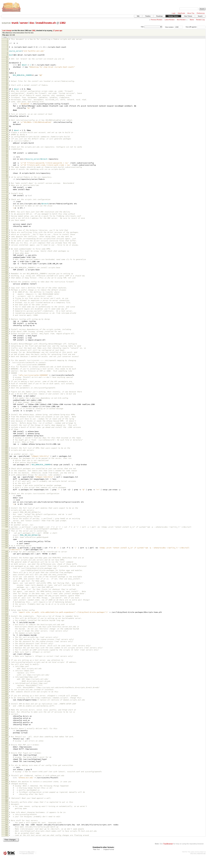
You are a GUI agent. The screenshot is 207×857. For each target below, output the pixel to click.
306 (6, 672)
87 (7, 214)
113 (6, 267)
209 (6, 466)
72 (7, 183)
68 (7, 175)
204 (6, 456)
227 (6, 504)
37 (7, 112)
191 (6, 429)
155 (6, 354)
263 (6, 583)
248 (6, 551)
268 (6, 593)
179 (6, 404)
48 (7, 134)
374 (6, 812)
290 (6, 639)
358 (6, 779)
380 (6, 824)
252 (6, 560)
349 (6, 761)
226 (6, 502)
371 (6, 806)
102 (6, 245)
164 (6, 373)
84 (7, 208)
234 (6, 518)
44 (7, 126)
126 (6, 294)
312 (6, 685)
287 (6, 633)
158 (6, 360)
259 (6, 574)
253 (6, 562)
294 (6, 647)
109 (6, 259)
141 (6, 325)
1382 (63, 22)
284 (6, 626)
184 (6, 414)
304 (6, 668)
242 (6, 537)
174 (6, 394)
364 (6, 792)
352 (6, 767)
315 (6, 691)
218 (6, 485)
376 (6, 816)
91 (7, 222)
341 (6, 744)
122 (6, 286)
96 (7, 232)
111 (6, 263)
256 (6, 568)
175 (6, 396)
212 (6, 472)
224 (6, 497)
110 (6, 261)
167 (6, 379)
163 (6, 371)
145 (6, 333)
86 (7, 211)
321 (6, 703)
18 (7, 73)
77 (7, 193)
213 (6, 475)
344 (6, 751)
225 (6, 500)
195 (6, 437)
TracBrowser (168, 844)
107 (6, 255)
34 (7, 106)
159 (6, 362)
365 (6, 794)
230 (6, 510)
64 (7, 167)
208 (6, 464)
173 (6, 391)
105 (6, 251)
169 (6, 383)
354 (6, 771)
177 (6, 400)
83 (7, 205)
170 (6, 385)
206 (6, 460)
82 (7, 203)
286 (6, 631)
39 (7, 116)
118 (6, 278)
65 (7, 169)
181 (6, 408)
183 (6, 412)
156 (6, 356)
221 (6, 491)
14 (7, 65)
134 (6, 311)
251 (6, 557)
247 (6, 547)
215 (6, 479)
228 (6, 506)
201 (6, 450)
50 (7, 138)
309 (6, 679)
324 (6, 710)
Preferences (201, 13)
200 (6, 448)
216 (6, 481)
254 (6, 564)
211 (6, 470)
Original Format (108, 849)
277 (6, 612)
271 (6, 600)
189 (6, 425)
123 (6, 287)
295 (6, 650)
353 (6, 769)
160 (6, 364)
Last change (7, 30)
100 (6, 240)
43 (7, 124)
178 (6, 402)
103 (6, 247)
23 (7, 83)
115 (6, 271)
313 (6, 687)
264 (6, 585)
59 (7, 157)
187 (6, 421)
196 (6, 440)
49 (7, 136)
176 (6, 398)
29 (7, 95)
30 (7, 97)
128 (6, 298)
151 (6, 346)
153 (6, 350)
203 (6, 454)
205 (6, 458)
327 (6, 716)
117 (6, 275)
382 (6, 829)
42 (7, 122)
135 (6, 313)
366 (6, 796)
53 (7, 145)
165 (6, 375)
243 (6, 539)
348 (6, 759)
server (24, 22)
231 (6, 512)
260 (6, 576)
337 (6, 736)
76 (7, 191)
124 (6, 290)
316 (6, 694)
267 (6, 591)
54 (7, 147)
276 (6, 610)
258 (6, 572)
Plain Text (96, 849)
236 (6, 522)
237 (6, 525)
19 (7, 75)
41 (7, 120)
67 (7, 173)
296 (6, 652)
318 (6, 697)
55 (7, 149)
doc (32, 22)
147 (6, 337)
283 (6, 624)
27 (7, 91)
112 (6, 265)
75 (7, 189)
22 (7, 81)
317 (6, 695)
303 (6, 666)
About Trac (190, 13)
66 (7, 171)
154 (6, 352)
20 (7, 77)
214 (6, 477)
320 (6, 702)
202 (6, 452)
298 (6, 656)
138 (6, 319)
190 (6, 427)
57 (7, 153)
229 (6, 508)
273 (6, 604)
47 (7, 132)
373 (6, 810)
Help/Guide (181, 13)
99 (7, 238)
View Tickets (188, 16)
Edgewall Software (28, 853)
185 (6, 416)
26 (7, 89)
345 (6, 753)
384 (6, 833)
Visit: (142, 27)
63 (7, 165)
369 (6, 802)
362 (6, 788)
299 (6, 658)
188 (6, 423)
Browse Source (173, 16)
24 (7, 85)
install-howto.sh (46, 22)
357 (6, 777)
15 (7, 67)
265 (6, 587)
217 (6, 483)
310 (6, 681)
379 (6, 822)
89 (7, 218)
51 (7, 141)
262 (6, 581)
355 (6, 773)
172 (6, 390)
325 (6, 712)
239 (6, 531)
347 (6, 757)
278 (6, 614)
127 (6, 296)
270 (6, 597)
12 (7, 61)
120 (6, 281)
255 (6, 566)
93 (7, 226)
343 (6, 749)
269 (6, 595)
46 (7, 130)
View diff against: (191, 27)
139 (6, 321)
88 (7, 216)
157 (6, 358)
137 (6, 317)
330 (6, 722)
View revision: (169, 27)
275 (6, 608)
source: (6, 22)
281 (6, 620)
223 (6, 495)
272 (6, 602)
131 (6, 304)
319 (6, 700)
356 (6, 775)
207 (6, 462)
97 (7, 234)
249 (6, 553)
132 (6, 306)
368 (6, 800)
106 (6, 253)
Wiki (138, 16)
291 (6, 641)
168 (6, 381)
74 (7, 187)
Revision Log (200, 19)
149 (6, 342)
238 (6, 527)
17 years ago (57, 30)
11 (7, 59)
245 (6, 543)
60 (7, 159)
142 (6, 327)
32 (7, 101)
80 (7, 199)
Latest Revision (170, 19)
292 (6, 643)
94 (7, 228)
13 (7, 62)
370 (6, 804)
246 (6, 545)
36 (7, 110)
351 (6, 765)
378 (6, 820)
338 (6, 738)
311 (6, 683)
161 (6, 366)
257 (6, 570)
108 (6, 257)
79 (7, 197)
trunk (15, 22)
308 (6, 677)
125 (6, 292)
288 (6, 635)
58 (7, 155)
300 (6, 660)
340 (6, 743)
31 (7, 99)
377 (6, 818)
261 (6, 578)
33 (7, 103)
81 (7, 201)
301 (6, 662)
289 (6, 637)
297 (6, 654)
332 (6, 726)
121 (6, 284)
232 (6, 514)
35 (7, 108)
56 (7, 151)
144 (6, 331)
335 (6, 732)
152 (6, 348)
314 (6, 689)
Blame (192, 19)
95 (7, 230)
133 (6, 309)
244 (6, 541)
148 (6, 340)
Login (173, 13)
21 (7, 79)
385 (6, 835)
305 (6, 670)
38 (7, 114)
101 (6, 243)
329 (6, 720)
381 (6, 827)
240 (6, 533)
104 (6, 249)
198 (6, 444)
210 (6, 468)
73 (7, 185)
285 (6, 628)
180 (6, 406)
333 (6, 728)
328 (6, 718)
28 (7, 93)
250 (6, 556)
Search (200, 16)
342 (6, 747)
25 (7, 87)
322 (6, 706)
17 (7, 71)
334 (6, 730)
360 (6, 783)
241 (6, 535)
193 (6, 433)
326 (6, 714)
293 (6, 645)
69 (7, 177)
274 (6, 606)
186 (6, 419)
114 (6, 269)
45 (7, 128)
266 (6, 589)
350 (6, 763)
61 (7, 161)
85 (7, 210)
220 (6, 489)
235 (6, 520)
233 (6, 516)
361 (6, 785)
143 (6, 329)
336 (6, 735)
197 (6, 442)
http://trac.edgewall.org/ (198, 853)
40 (7, 118)
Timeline (148, 16)
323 (6, 708)
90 (7, 220)
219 (6, 487)
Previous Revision (156, 19)
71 (7, 181)
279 (6, 616)
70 (7, 179)
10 (7, 57)
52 (7, 143)
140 (6, 323)
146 (6, 335)
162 (6, 369)
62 (7, 163)
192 (6, 431)
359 (6, 781)
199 (6, 446)
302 (6, 664)
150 (6, 344)
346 (6, 755)
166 (6, 377)
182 (6, 410)
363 (6, 790)
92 (7, 224)
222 (6, 493)
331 (6, 724)
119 (6, 280)
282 (6, 622)
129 (6, 300)
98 (7, 236)
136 (6, 315)
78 (7, 195)
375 (6, 814)
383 (6, 831)
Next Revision (181, 19)
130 (6, 302)
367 (6, 798)
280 (6, 618)
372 (6, 808)
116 (6, 273)
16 (7, 69)
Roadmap (159, 16)
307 (6, 675)
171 (6, 387)
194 (6, 435)
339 (6, 741)
